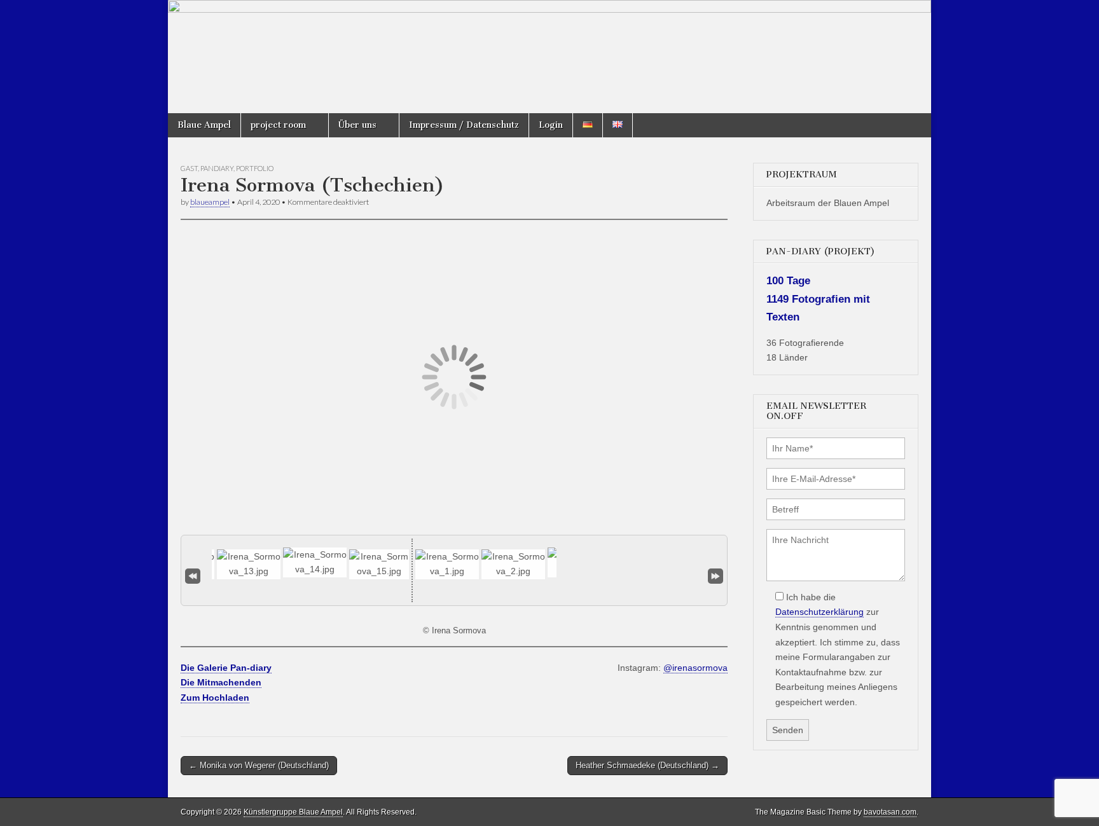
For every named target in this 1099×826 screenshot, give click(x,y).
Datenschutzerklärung (819, 612)
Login (551, 125)
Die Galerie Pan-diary (226, 668)
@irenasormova (695, 668)
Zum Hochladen (215, 697)
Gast (189, 168)
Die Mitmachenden (221, 682)
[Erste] (192, 576)
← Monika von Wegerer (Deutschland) (259, 765)
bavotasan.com (890, 812)
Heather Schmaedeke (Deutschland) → (647, 765)
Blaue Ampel (204, 125)
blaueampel (210, 202)
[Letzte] (715, 576)
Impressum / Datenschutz (464, 125)
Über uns (357, 125)
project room (278, 125)
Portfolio (254, 168)
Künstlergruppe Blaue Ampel (293, 812)
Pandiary (216, 168)
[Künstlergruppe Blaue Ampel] (549, 56)
